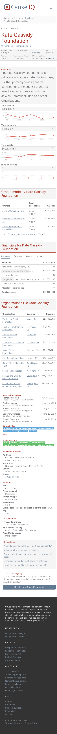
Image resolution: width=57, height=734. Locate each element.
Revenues (5, 256)
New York (18, 18)
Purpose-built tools (13, 708)
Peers (28, 46)
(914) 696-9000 (12, 477)
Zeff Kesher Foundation (13, 358)
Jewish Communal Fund (13, 211)
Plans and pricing (12, 660)
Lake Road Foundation (12, 371)
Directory (7, 18)
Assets (29, 256)
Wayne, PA (32, 319)
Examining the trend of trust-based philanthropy (25, 561)
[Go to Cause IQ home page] (19, 7)
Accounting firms (13, 671)
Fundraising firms (13, 684)
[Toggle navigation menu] (51, 7)
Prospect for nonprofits (15, 647)
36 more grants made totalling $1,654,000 (26, 234)
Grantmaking (7, 46)
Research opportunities (15, 651)
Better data (10, 704)
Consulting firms (12, 687)
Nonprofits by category (15, 633)
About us (9, 714)
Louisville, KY (33, 376)
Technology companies (15, 674)
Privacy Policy (31, 723)
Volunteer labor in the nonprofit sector (21, 550)
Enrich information (13, 657)
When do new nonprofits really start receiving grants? (28, 546)
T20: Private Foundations (43, 58)
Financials (19, 46)
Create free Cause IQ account (29, 587)
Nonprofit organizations (15, 681)
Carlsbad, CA (33, 350)
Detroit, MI (31, 334)
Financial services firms (15, 677)
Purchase (29, 18)
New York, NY (33, 371)
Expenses (18, 256)
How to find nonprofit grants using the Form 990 (25, 565)
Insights (8, 701)
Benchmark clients (13, 654)
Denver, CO (32, 358)
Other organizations (14, 690)
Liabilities (39, 256)
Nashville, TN (33, 342)
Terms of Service (12, 723)
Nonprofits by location (15, 636)
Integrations (10, 711)
